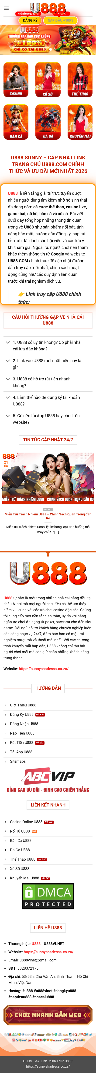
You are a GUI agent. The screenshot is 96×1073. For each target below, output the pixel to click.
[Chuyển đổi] (8, 343)
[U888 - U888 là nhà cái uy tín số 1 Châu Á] (48, 8)
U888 (7, 598)
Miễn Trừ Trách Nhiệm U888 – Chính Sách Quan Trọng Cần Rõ (48, 516)
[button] (6, 8)
